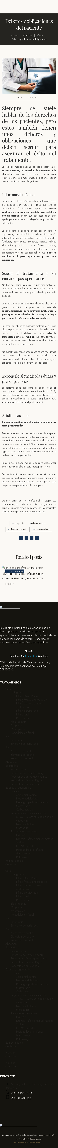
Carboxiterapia (24, 810)
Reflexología (23, 857)
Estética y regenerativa (18, 788)
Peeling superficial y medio (32, 802)
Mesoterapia (23, 806)
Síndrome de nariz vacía (24, 744)
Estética (15, 791)
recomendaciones (42, 529)
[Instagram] (1, 675)
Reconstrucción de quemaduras (29, 777)
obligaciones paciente (18, 529)
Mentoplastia (18, 729)
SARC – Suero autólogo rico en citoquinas (34, 818)
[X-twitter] (12, 675)
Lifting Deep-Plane (27, 696)
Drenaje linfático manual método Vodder (34, 841)
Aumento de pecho (22, 751)
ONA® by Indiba (26, 846)
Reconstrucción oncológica (26, 780)
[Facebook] (5, 675)
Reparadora (11, 766)
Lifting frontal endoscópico (31, 700)
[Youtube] (8, 675)
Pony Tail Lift (23, 718)
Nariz (8, 736)
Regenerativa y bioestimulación (29, 813)
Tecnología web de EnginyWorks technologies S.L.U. (29, 1143)
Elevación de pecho (22, 755)
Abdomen (11, 762)
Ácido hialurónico (26, 795)
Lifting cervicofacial (27, 711)
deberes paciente (38, 523)
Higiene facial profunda (29, 850)
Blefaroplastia (18, 722)
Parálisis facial (18, 769)
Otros (19, 97)
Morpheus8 (22, 828)
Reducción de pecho (23, 758)
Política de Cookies (35, 1139)
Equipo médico (14, 861)
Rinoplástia (17, 740)
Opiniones (11, 1056)
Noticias (10, 1053)
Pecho (9, 747)
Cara (8, 689)
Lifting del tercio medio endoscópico (29, 705)
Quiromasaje (23, 853)
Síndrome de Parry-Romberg (27, 773)
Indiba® (21, 835)
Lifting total (22, 715)
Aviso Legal (45, 1135)
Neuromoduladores (27, 799)
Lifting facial (18, 692)
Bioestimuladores (26, 824)
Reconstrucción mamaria (25, 784)
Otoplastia (16, 725)
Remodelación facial (22, 733)
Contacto (10, 864)
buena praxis (18, 523)
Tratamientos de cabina (24, 831)
